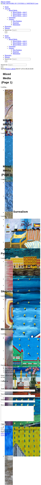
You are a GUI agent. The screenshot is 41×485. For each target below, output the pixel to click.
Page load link (5, 433)
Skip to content (5, 1)
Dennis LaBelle (10, 69)
